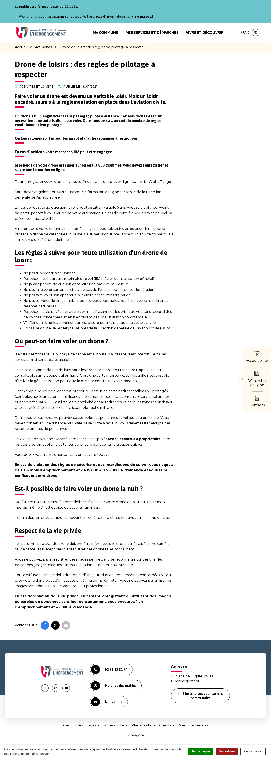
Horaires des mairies (120, 686)
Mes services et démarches (152, 32)
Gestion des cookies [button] (79, 725)
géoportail (55, 375)
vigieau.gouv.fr (143, 16)
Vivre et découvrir (204, 32)
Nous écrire (114, 702)
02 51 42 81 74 (116, 669)
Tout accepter (201, 751)
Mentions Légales (193, 725)
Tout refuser (227, 751)
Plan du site (141, 725)
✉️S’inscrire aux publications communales (200, 696)
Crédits (165, 725)
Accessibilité (114, 725)
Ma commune (105, 32)
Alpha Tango (160, 182)
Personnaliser (253, 751)
